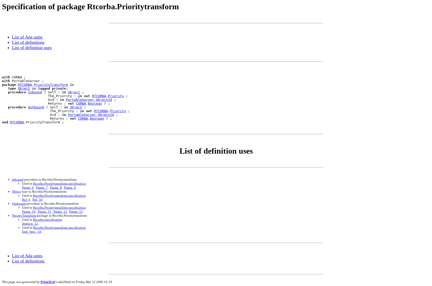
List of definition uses (32, 47)
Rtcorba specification (47, 219)
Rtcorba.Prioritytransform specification (59, 183)
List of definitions (28, 42)
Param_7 (42, 187)
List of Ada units (27, 37)
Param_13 (76, 211)
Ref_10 (37, 199)
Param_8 (56, 187)
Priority (116, 96)
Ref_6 (26, 199)
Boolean (95, 103)
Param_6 (28, 187)
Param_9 (70, 187)
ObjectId (104, 100)
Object (24, 88)
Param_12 (60, 211)
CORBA (81, 103)
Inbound (35, 92)
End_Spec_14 (31, 231)
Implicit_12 (30, 223)
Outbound (36, 107)
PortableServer (80, 100)
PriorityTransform (51, 85)
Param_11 (44, 211)
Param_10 (29, 211)
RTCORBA (25, 85)
